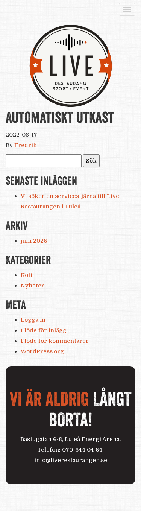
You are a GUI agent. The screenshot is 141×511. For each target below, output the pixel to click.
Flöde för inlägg (44, 330)
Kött (27, 275)
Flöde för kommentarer (55, 341)
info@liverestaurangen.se (70, 460)
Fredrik (25, 145)
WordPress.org (42, 351)
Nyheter (32, 285)
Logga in (33, 319)
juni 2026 (34, 240)
